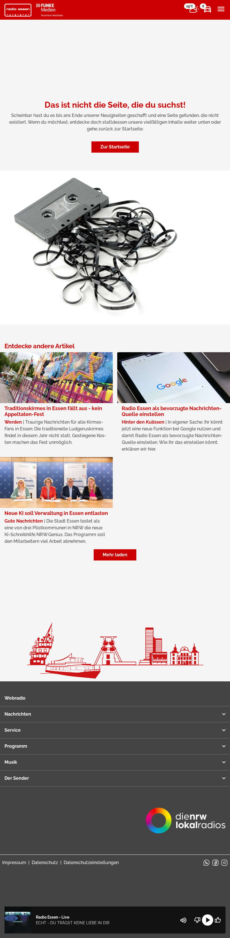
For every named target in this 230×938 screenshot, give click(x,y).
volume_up (183, 920)
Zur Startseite (115, 147)
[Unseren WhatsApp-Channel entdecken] (206, 862)
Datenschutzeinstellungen (91, 862)
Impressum (14, 862)
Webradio (15, 698)
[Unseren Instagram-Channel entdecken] (224, 862)
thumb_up (217, 920)
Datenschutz (45, 862)
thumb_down (197, 920)
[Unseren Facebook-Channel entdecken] (215, 862)
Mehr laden (115, 554)
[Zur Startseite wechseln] (17, 10)
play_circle (207, 920)
